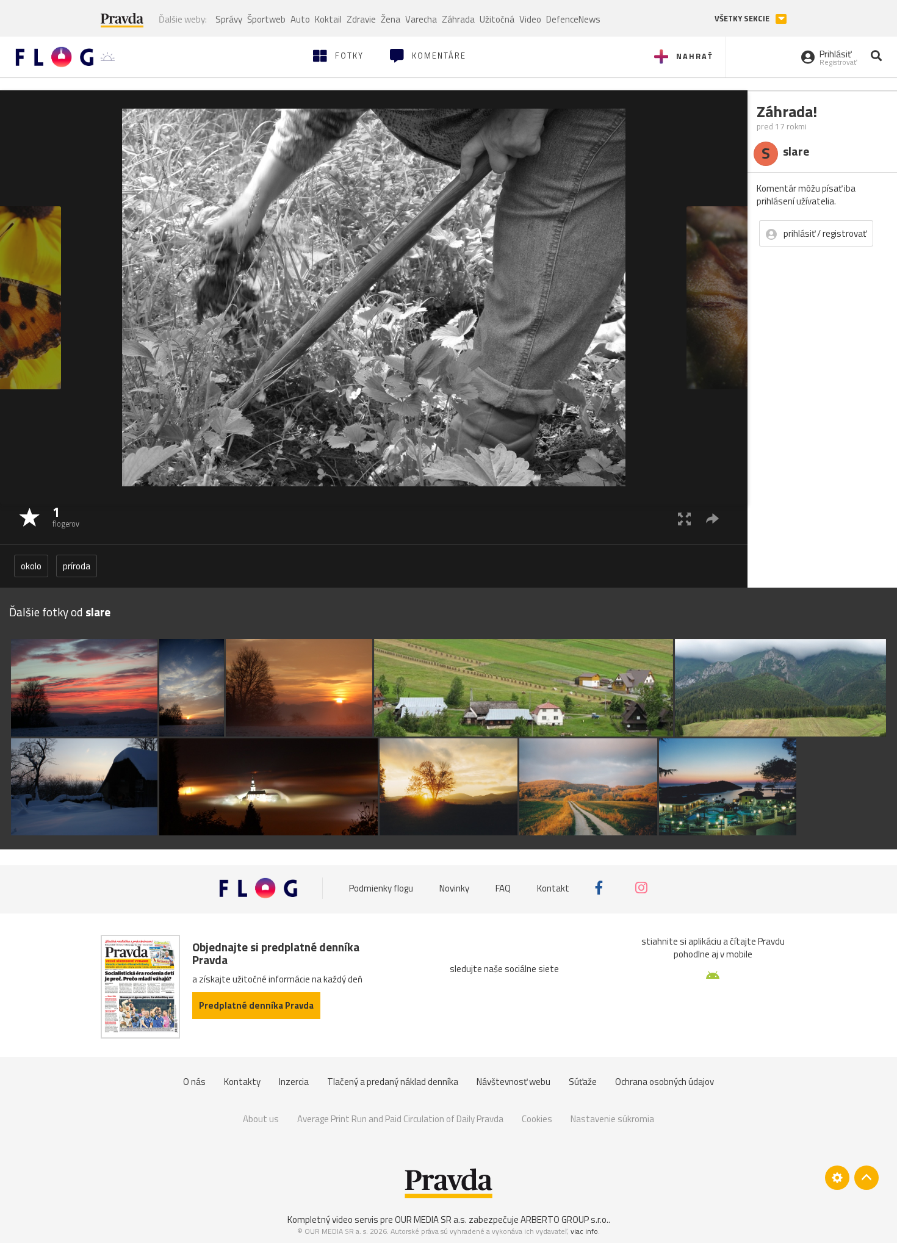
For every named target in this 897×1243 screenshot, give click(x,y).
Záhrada (458, 19)
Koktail (328, 19)
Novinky (454, 888)
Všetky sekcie (743, 18)
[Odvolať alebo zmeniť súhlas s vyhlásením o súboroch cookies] (837, 1178)
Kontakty (242, 1081)
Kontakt (553, 888)
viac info (584, 1231)
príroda (76, 566)
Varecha (421, 19)
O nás (194, 1081)
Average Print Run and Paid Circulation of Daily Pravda (400, 1118)
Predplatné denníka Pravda (256, 1005)
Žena (390, 19)
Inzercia (294, 1081)
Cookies (537, 1118)
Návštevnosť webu (513, 1081)
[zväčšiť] (684, 518)
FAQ (503, 888)
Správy (228, 19)
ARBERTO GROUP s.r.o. (564, 1219)
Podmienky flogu (381, 888)
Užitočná (497, 19)
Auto (300, 19)
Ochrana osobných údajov (664, 1081)
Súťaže (583, 1081)
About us (261, 1118)
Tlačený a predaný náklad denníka (392, 1081)
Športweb (266, 19)
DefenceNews (573, 19)
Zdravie (361, 19)
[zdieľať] (712, 518)
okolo (31, 566)
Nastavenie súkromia (612, 1118)
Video (530, 19)
